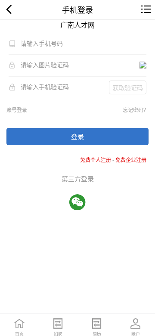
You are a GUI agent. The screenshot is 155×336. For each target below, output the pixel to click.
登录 (77, 136)
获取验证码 (128, 87)
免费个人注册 (95, 159)
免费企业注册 (130, 159)
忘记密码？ (136, 109)
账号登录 (16, 109)
